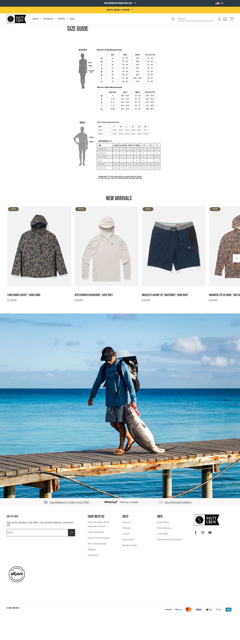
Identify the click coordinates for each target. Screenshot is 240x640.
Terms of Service (164, 528)
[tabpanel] (122, 254)
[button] (219, 19)
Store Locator (128, 539)
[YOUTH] (67, 19)
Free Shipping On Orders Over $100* (70, 502)
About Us (126, 522)
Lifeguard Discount (96, 532)
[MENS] (40, 19)
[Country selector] (226, 3)
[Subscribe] (71, 532)
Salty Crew (12, 608)
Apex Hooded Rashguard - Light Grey (94, 295)
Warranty (126, 528)
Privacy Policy (163, 522)
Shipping (92, 549)
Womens (48, 18)
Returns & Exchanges (97, 543)
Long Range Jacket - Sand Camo (23, 295)
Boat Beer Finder (129, 545)
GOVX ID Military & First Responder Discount (98, 524)
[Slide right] (236, 502)
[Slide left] (3, 502)
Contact (125, 533)
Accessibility (162, 533)
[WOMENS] (55, 19)
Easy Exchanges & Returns (178, 502)
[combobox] (196, 17)
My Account (93, 555)
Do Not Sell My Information (169, 539)
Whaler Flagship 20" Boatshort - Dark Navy (165, 295)
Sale (72, 18)
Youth (61, 18)
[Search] (173, 19)
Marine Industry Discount (99, 537)
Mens (35, 18)
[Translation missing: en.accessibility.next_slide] (236, 258)
